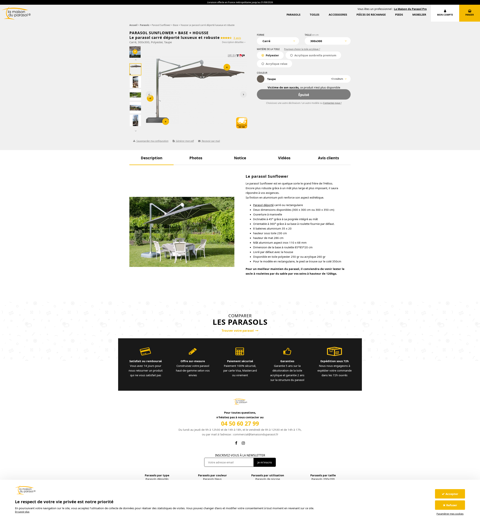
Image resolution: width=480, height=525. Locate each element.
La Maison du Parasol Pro (410, 9)
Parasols (293, 14)
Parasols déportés (157, 479)
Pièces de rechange (371, 14)
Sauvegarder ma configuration (152, 141)
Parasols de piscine (267, 479)
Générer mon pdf (184, 141)
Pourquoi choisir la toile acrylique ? (302, 49)
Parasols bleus (212, 479)
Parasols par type (157, 475)
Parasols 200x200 (323, 479)
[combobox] (278, 41)
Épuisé (303, 94)
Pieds (399, 14)
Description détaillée (233, 42)
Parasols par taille (323, 475)
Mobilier (419, 14)
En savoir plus (22, 511)
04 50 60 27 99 (240, 423)
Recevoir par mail (210, 141)
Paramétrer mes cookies (450, 513)
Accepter (452, 494)
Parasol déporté (263, 205)
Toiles (314, 14)
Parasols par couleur (212, 475)
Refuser (451, 505)
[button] (151, 157)
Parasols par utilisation (267, 475)
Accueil (133, 25)
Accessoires (338, 14)
